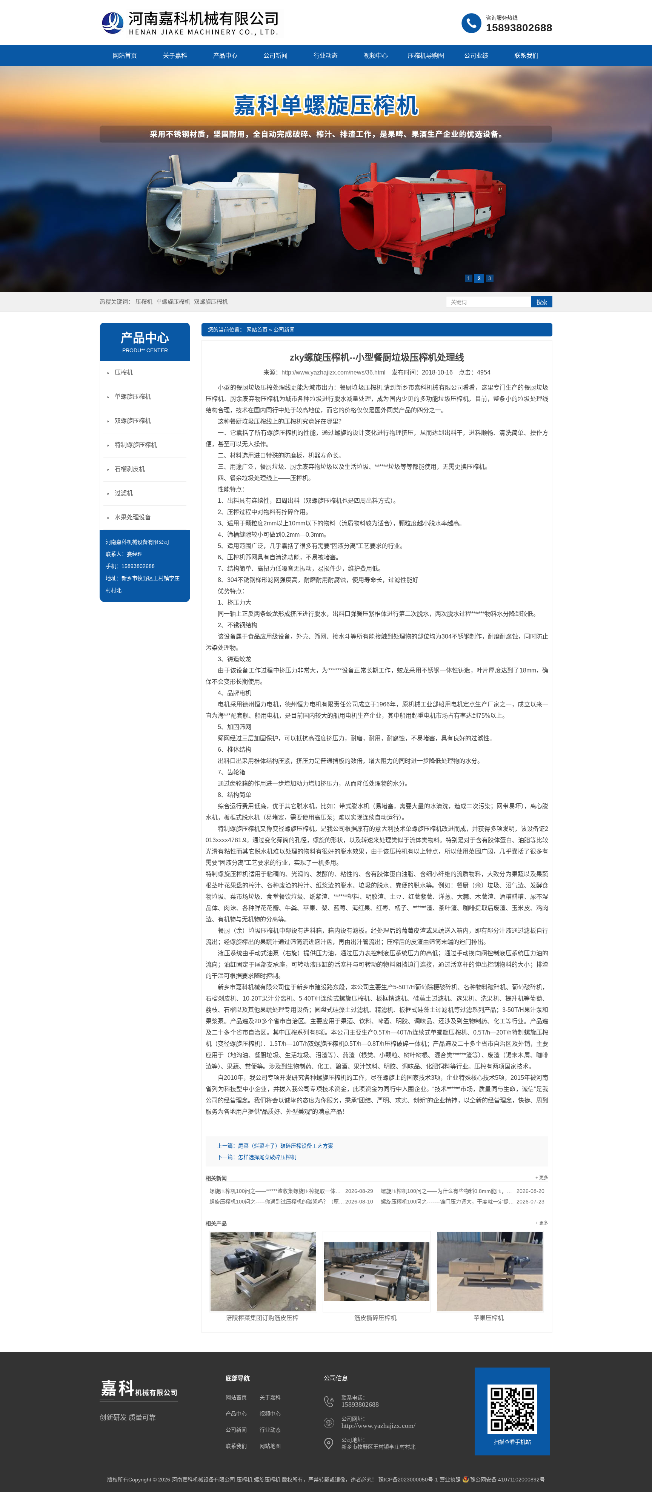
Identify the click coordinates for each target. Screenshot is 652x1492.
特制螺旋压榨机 (136, 445)
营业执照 (450, 1480)
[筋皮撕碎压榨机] (377, 1271)
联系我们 (526, 55)
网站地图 (270, 1446)
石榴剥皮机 (130, 469)
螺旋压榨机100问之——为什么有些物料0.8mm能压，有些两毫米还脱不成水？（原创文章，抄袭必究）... (462, 1191)
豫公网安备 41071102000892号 (507, 1480)
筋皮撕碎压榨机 (375, 1318)
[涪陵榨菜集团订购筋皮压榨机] (263, 1271)
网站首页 (125, 55)
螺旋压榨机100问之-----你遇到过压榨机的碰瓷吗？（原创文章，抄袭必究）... (291, 1202)
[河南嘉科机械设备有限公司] (192, 36)
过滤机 (124, 493)
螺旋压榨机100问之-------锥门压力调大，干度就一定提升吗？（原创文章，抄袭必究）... (462, 1202)
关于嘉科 (175, 55)
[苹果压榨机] (490, 1271)
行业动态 (326, 55)
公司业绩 (476, 55)
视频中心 (376, 55)
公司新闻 (275, 55)
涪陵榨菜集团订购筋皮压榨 (262, 1318)
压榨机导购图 (426, 55)
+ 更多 (541, 1177)
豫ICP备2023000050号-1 (408, 1480)
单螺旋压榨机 (173, 301)
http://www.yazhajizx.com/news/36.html (333, 372)
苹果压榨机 (489, 1318)
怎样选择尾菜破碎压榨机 (267, 1157)
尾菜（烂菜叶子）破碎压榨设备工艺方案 (285, 1146)
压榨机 (143, 301)
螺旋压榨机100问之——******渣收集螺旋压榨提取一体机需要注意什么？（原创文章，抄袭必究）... (291, 1191)
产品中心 (225, 55)
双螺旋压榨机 (211, 301)
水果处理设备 (133, 517)
